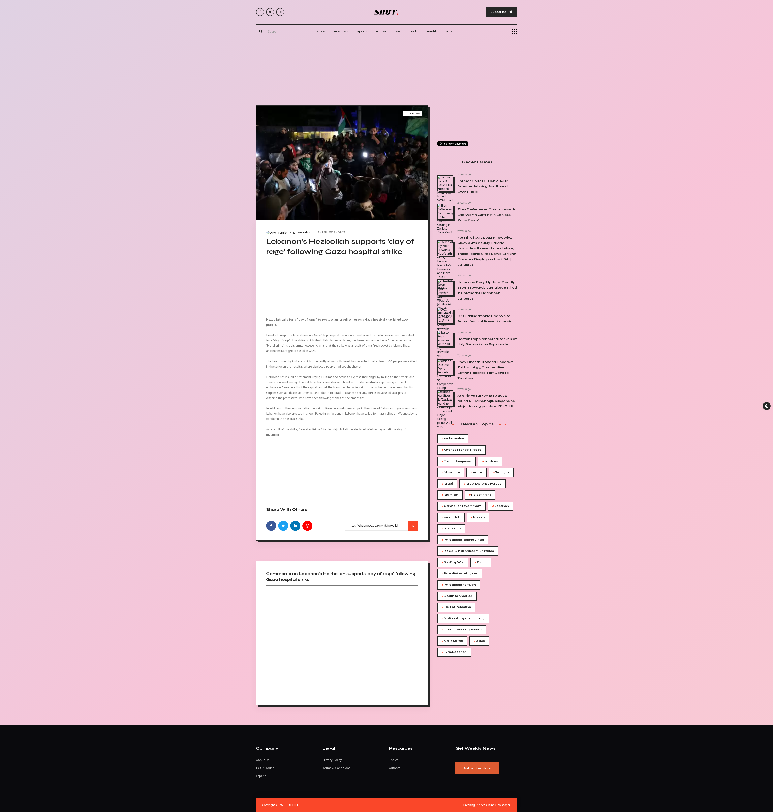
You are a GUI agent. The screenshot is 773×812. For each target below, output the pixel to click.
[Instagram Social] (280, 12)
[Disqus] (342, 644)
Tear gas (501, 472)
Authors (394, 768)
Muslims (490, 461)
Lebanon (500, 506)
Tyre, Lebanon (454, 652)
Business (341, 31)
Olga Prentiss (300, 232)
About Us (262, 760)
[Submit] (261, 31)
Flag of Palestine (456, 607)
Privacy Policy (332, 760)
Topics (393, 760)
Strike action (453, 438)
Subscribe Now (477, 768)
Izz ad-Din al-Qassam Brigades (468, 551)
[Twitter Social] (270, 12)
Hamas (478, 517)
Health (431, 31)
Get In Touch (265, 768)
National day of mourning (463, 618)
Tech (413, 31)
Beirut (481, 562)
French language (456, 461)
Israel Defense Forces (482, 483)
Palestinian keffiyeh (459, 585)
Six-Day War (453, 562)
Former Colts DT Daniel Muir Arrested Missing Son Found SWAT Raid (482, 186)
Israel (447, 483)
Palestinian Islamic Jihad (463, 540)
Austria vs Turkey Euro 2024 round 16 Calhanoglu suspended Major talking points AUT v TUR (486, 401)
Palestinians (480, 495)
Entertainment (388, 31)
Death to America (457, 596)
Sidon (479, 641)
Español (261, 776)
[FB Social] (260, 12)
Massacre (451, 472)
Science (453, 31)
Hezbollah (451, 517)
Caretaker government (461, 506)
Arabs (476, 472)
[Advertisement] (386, 71)
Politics (319, 31)
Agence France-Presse (461, 450)
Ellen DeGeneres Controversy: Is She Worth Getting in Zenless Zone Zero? (486, 214)
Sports (362, 31)
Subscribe (499, 12)
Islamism (450, 495)
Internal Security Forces (462, 629)
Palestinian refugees (459, 573)
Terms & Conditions (336, 768)
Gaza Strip (451, 528)
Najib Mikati (452, 641)
